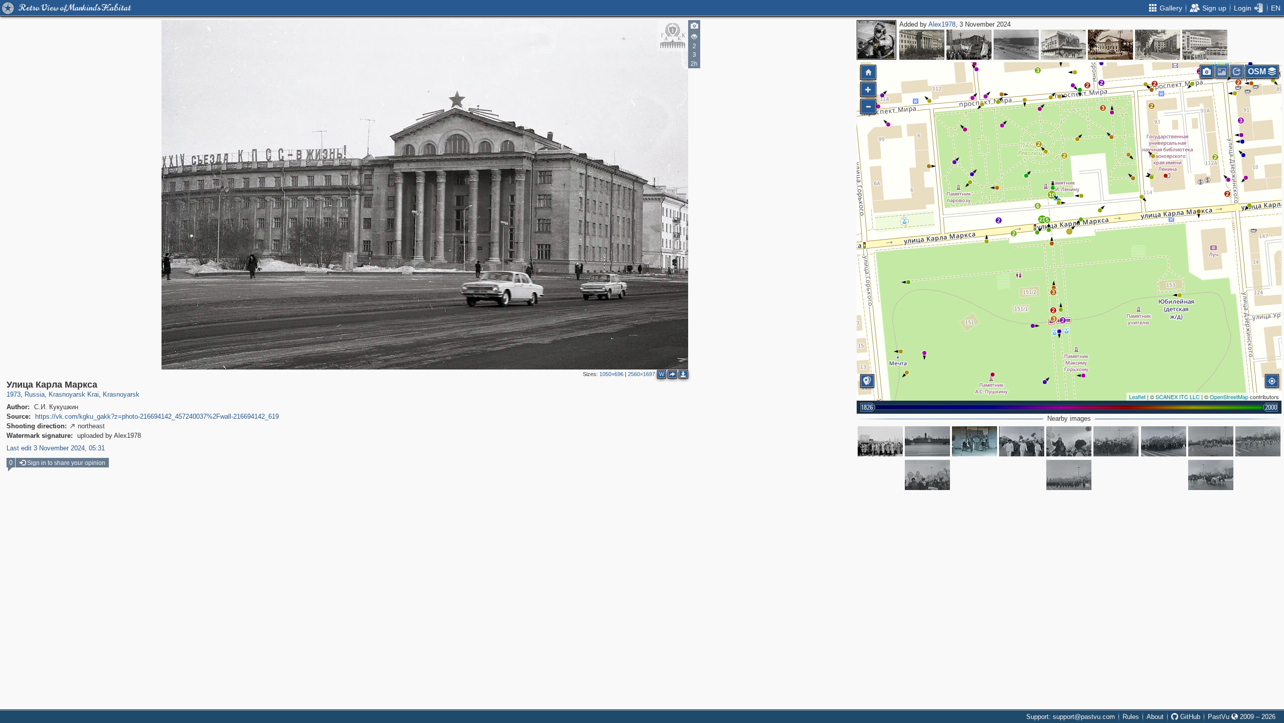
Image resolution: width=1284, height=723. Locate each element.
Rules (1130, 716)
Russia (35, 394)
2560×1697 (641, 374)
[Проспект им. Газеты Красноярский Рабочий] (1016, 45)
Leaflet (1137, 397)
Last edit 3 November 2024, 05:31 (56, 448)
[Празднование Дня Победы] (880, 441)
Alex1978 (941, 24)
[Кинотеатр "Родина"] (1063, 45)
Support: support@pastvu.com (1070, 716)
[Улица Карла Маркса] (1069, 231)
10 (1052, 195)
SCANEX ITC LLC (1178, 397)
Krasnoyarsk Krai (74, 394)
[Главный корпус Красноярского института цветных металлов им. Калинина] (921, 45)
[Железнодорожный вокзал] (1110, 45)
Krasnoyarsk (121, 394)
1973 (14, 394)
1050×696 (611, 374)
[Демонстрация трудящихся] (927, 441)
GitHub (1189, 716)
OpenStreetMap (1229, 397)
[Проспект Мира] (969, 45)
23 (1042, 219)
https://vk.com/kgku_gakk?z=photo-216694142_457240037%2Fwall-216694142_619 (157, 416)
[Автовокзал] (1204, 45)
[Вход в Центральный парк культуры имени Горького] (974, 441)
